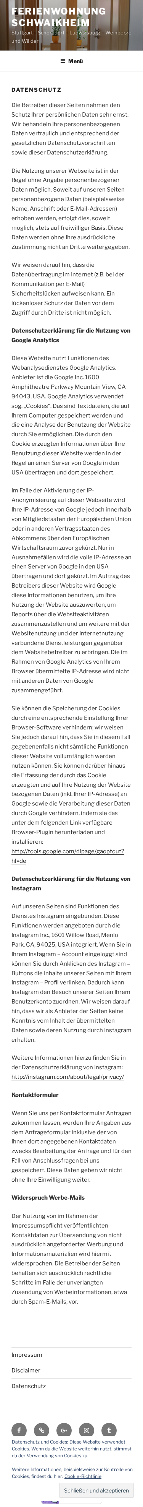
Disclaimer (25, 1370)
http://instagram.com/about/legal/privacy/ (67, 1076)
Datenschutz (28, 1386)
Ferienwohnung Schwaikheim (58, 17)
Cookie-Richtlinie (82, 1476)
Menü (75, 61)
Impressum (26, 1354)
